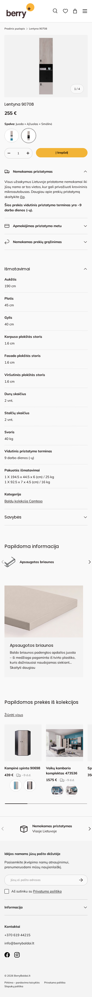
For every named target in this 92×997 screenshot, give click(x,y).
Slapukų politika (13, 986)
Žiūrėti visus (13, 715)
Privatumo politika (47, 891)
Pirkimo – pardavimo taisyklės (22, 982)
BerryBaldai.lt (22, 975)
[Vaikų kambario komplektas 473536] (64, 742)
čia (22, 197)
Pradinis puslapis (14, 29)
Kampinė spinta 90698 (22, 768)
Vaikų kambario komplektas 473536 (61, 770)
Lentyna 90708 (38, 29)
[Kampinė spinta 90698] (23, 742)
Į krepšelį (62, 152)
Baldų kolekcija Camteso (23, 501)
